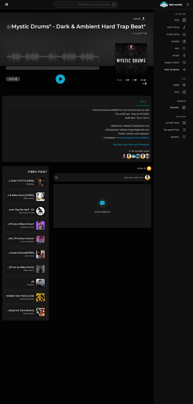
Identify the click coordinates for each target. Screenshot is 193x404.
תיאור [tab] (142, 101)
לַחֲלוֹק (11, 79)
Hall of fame (171, 69)
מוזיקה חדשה (173, 27)
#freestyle (143, 144)
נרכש (176, 92)
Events (174, 107)
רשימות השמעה (171, 62)
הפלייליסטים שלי (171, 129)
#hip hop (132, 144)
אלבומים (175, 41)
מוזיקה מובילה (172, 34)
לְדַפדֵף (176, 85)
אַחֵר (133, 33)
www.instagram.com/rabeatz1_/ (125, 137)
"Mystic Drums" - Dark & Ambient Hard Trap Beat (78, 26)
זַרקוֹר (176, 48)
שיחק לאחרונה (172, 122)
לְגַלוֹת (176, 20)
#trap (125, 144)
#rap (119, 144)
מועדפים (175, 136)
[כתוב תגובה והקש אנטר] (102, 177)
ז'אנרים (176, 55)
